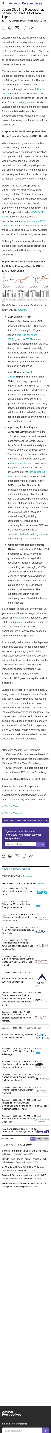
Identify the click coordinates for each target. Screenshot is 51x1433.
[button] (3, 27)
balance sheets (32, 538)
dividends (24, 534)
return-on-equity (18, 463)
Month (39, 1139)
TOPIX (29, 339)
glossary (22, 309)
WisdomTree (11, 806)
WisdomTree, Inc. (29, 20)
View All (29, 876)
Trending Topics (13, 876)
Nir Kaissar (8, 1170)
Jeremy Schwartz (12, 20)
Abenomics (33, 225)
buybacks (40, 534)
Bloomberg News (20, 1154)
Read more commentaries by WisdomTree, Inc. (25, 820)
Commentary (25, 1145)
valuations (30, 178)
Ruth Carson (9, 1162)
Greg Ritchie (8, 1186)
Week (33, 1139)
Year (46, 1139)
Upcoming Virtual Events (19, 883)
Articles (8, 1145)
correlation (20, 617)
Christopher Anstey (11, 1178)
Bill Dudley (8, 1154)
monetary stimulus (26, 102)
